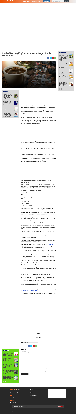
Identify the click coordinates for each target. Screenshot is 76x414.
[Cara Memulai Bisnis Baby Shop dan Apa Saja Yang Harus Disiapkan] (16, 360)
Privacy (31, 392)
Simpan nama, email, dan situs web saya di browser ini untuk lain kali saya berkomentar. (50, 370)
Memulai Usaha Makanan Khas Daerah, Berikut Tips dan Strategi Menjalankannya (8, 372)
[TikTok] (13, 402)
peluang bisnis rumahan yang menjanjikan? (29, 290)
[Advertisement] (31, 10)
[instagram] (37, 337)
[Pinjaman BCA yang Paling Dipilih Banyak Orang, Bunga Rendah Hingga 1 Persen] (16, 115)
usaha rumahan (52, 244)
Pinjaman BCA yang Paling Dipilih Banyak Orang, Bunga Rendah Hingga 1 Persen (7, 115)
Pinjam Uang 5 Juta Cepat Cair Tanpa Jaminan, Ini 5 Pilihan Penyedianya (7, 103)
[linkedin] (39, 337)
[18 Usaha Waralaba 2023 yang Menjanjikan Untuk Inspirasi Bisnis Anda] (16, 378)
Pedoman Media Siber (33, 395)
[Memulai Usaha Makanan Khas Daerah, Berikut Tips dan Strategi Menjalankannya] (16, 372)
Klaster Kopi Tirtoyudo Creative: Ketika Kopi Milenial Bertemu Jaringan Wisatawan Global (7, 96)
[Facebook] (48, 58)
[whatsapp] (40, 337)
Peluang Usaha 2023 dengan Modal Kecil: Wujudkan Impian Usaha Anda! (63, 84)
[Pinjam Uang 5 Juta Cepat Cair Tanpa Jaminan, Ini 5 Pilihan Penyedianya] (16, 103)
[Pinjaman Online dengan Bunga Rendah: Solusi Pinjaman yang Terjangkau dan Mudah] (71, 77)
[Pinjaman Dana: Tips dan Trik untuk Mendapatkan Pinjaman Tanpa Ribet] (71, 64)
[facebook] (36, 337)
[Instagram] (12, 402)
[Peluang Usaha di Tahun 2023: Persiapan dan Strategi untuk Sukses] (16, 354)
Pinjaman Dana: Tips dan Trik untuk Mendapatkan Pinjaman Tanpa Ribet (63, 64)
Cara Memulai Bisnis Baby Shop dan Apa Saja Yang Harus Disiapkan (8, 359)
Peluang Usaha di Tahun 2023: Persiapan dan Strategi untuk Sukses (8, 354)
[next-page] (5, 381)
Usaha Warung (36, 342)
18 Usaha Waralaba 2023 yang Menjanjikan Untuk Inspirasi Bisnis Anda (8, 377)
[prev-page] (3, 381)
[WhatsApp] (55, 58)
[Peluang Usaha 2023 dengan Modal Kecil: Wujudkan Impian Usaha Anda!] (71, 84)
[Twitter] (51, 58)
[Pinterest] (53, 58)
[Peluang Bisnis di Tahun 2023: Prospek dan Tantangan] (71, 71)
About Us (31, 389)
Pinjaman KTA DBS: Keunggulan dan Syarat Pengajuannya (8, 109)
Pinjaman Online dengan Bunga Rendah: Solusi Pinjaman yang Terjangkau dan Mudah (64, 77)
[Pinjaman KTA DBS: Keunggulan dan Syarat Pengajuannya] (16, 109)
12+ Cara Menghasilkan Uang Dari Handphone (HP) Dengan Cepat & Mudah (8, 366)
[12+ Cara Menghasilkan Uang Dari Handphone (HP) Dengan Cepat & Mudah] (16, 365)
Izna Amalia (38, 333)
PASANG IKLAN (32, 393)
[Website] (16, 402)
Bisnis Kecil (25, 342)
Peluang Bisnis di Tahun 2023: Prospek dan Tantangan (64, 71)
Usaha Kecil (30, 342)
